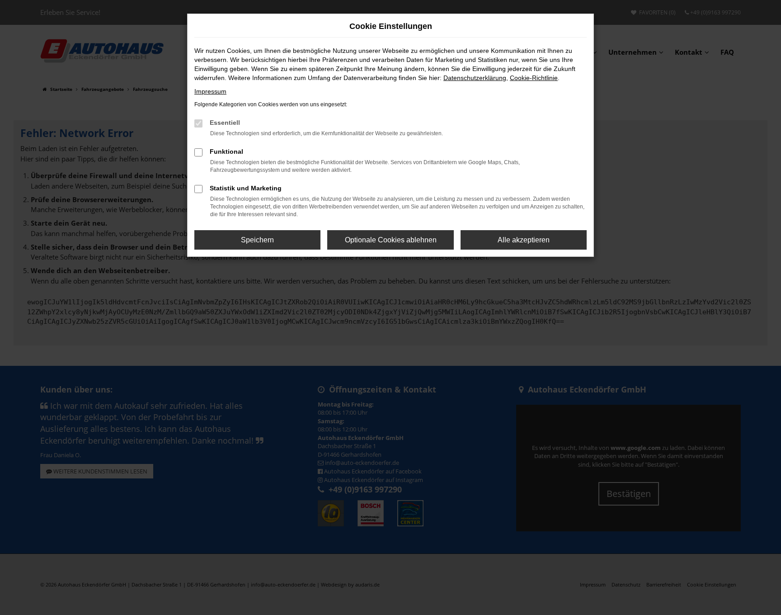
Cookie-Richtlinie (534, 77)
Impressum (210, 91)
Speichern (257, 240)
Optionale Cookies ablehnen (391, 240)
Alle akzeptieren (524, 240)
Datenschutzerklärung (474, 77)
